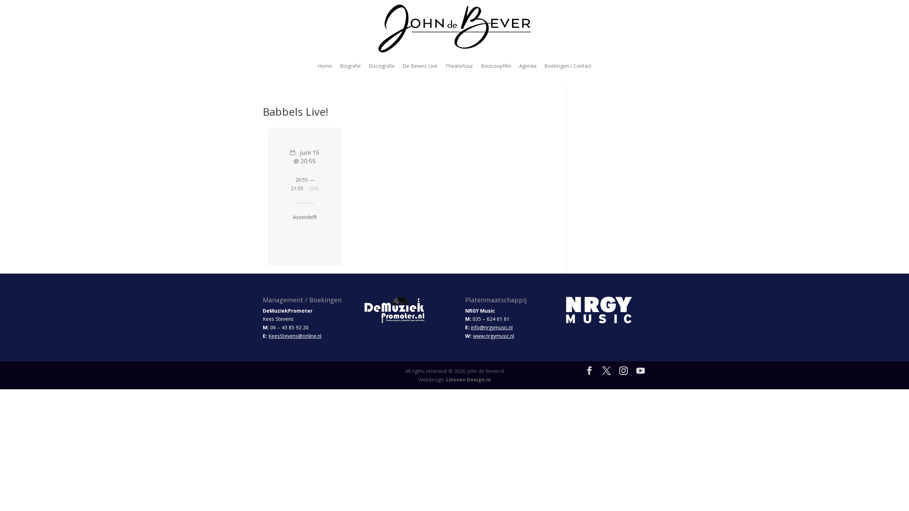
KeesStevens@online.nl (294, 336)
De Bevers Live (420, 65)
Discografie (382, 65)
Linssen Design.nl (468, 379)
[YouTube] (640, 371)
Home (325, 65)
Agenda (528, 65)
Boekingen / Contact (568, 65)
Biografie (350, 65)
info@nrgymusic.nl (492, 327)
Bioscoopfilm (496, 65)
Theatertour (459, 65)
